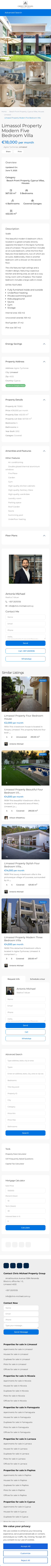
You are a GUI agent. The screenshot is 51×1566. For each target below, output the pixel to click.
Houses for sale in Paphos (15, 1480)
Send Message (21, 1332)
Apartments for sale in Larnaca (18, 1444)
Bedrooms (12, 1080)
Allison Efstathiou (17, 818)
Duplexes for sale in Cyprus (16, 1517)
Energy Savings (13, 344)
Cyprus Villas (32, 112)
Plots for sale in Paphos (14, 1490)
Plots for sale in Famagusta (16, 1427)
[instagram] (28, 1244)
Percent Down (11, 1196)
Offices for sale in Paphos (15, 1495)
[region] (25, 1544)
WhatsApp (26, 659)
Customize (25, 1553)
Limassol (7, 115)
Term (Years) (10, 1206)
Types (10, 1067)
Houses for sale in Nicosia (15, 1386)
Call (26, 651)
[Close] (48, 1524)
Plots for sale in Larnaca (14, 1459)
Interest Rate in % (12, 1216)
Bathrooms (12, 1126)
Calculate (25, 1227)
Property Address (14, 361)
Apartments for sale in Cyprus (17, 1507)
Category (11, 1107)
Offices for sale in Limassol (16, 1369)
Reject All (25, 1560)
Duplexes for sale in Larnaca (16, 1454)
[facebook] (8, 1244)
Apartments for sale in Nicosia (17, 1381)
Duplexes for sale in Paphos (16, 1485)
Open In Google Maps (15, 385)
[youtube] (21, 1244)
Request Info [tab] (14, 979)
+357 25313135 (15, 601)
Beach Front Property (18, 112)
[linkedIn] (15, 1244)
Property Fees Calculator (15, 1154)
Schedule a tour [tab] (37, 979)
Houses (41, 112)
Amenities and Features (18, 451)
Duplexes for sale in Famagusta (18, 1422)
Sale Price (9, 1186)
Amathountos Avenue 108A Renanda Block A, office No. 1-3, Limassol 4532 (21, 1281)
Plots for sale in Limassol (15, 1364)
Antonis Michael (15, 593)
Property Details (14, 399)
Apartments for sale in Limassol (18, 1349)
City (9, 1100)
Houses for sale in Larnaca (15, 1449)
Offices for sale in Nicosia (15, 1401)
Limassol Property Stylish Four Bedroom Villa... (22, 865)
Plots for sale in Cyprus (14, 1522)
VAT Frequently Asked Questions (19, 1159)
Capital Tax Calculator (14, 1164)
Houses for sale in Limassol (16, 1354)
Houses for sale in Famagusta (17, 1417)
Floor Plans (11, 535)
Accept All (25, 1546)
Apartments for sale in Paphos (17, 1475)
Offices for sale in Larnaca (15, 1464)
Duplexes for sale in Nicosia (16, 1391)
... (9, 732)
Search (25, 1133)
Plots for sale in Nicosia (14, 1396)
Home (4, 112)
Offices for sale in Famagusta (17, 1432)
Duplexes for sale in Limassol (17, 1359)
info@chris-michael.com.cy (21, 606)
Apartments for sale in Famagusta (19, 1412)
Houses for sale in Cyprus (15, 1512)
